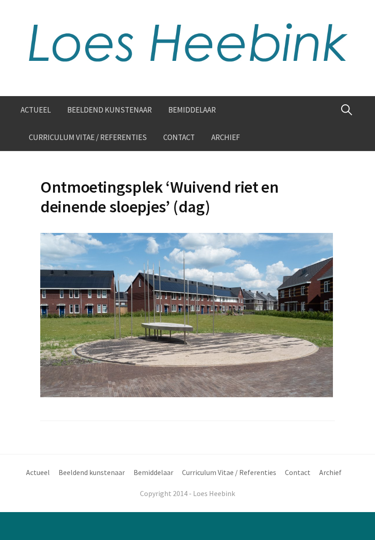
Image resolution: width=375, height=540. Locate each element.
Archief (225, 137)
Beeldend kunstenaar (109, 110)
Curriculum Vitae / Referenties (88, 137)
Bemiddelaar (192, 110)
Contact (179, 137)
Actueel (36, 110)
